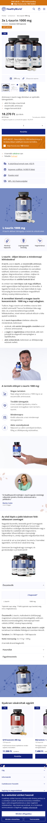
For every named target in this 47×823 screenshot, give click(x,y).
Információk (6, 777)
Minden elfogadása (23, 814)
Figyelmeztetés (10, 656)
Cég (3, 770)
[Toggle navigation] (44, 9)
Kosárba (23, 132)
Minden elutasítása (12, 819)
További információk (29, 807)
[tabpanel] (23, 614)
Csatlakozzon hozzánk (10, 784)
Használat (7, 649)
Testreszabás (34, 819)
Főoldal (4, 16)
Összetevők (8, 585)
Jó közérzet (11, 16)
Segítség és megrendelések (12, 790)
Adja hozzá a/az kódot (25, 4)
